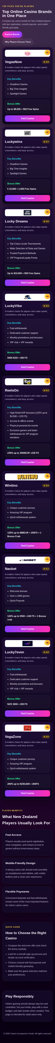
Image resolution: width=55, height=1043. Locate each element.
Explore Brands (12, 34)
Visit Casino (27, 118)
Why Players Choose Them (18, 42)
